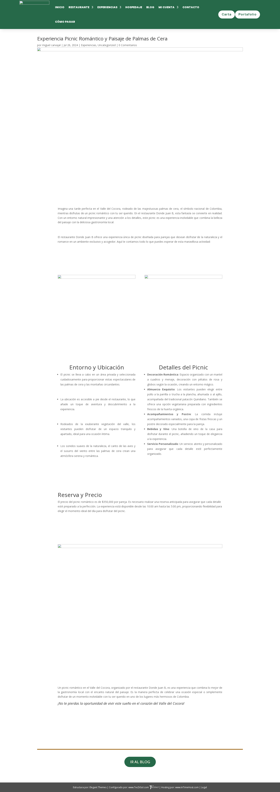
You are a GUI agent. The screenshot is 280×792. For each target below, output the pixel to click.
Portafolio (247, 14)
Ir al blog (140, 762)
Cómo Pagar (65, 22)
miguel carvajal (51, 45)
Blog (150, 7)
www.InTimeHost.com (187, 787)
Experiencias (107, 7)
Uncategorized (107, 45)
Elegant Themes (98, 787)
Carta (226, 14)
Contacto (190, 7)
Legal (204, 787)
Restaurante (79, 7)
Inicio (59, 7)
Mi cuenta (166, 7)
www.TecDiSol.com (138, 787)
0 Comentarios (128, 45)
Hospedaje (133, 7)
